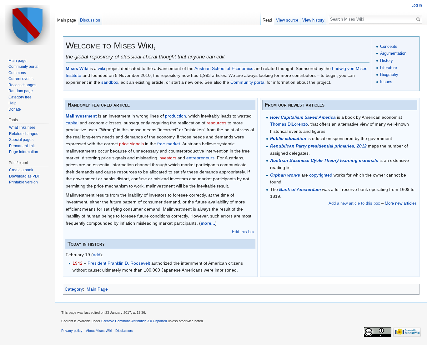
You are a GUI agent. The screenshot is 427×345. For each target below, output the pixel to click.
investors (167, 157)
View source (287, 20)
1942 (78, 263)
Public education (288, 138)
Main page (66, 20)
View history (313, 20)
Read (267, 20)
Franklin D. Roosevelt (129, 263)
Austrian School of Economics (223, 68)
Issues (386, 81)
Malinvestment (81, 115)
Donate (14, 109)
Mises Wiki (77, 68)
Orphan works (285, 175)
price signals (131, 143)
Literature (388, 67)
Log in (416, 5)
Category (74, 289)
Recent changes (22, 85)
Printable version (23, 182)
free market (168, 143)
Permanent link (22, 146)
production (175, 115)
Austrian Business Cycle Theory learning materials (324, 160)
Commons (17, 73)
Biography (389, 74)
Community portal (247, 82)
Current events (20, 79)
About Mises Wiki (99, 330)
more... (208, 223)
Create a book (21, 170)
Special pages (21, 140)
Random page (20, 91)
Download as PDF (24, 176)
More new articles (401, 203)
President (97, 263)
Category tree (20, 97)
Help (12, 103)
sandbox (109, 82)
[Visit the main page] (28, 25)
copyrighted (320, 175)
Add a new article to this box (354, 203)
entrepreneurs (200, 157)
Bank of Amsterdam (300, 189)
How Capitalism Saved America (303, 117)
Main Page (97, 289)
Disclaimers (124, 330)
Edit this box (243, 231)
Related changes (23, 134)
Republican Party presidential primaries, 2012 (318, 145)
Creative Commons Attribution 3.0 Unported (134, 321)
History (386, 60)
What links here (22, 127)
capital (72, 122)
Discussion (90, 20)
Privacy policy (72, 330)
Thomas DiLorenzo (289, 124)
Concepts (388, 46)
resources (216, 122)
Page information (23, 152)
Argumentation (393, 53)
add (96, 254)
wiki (101, 68)
